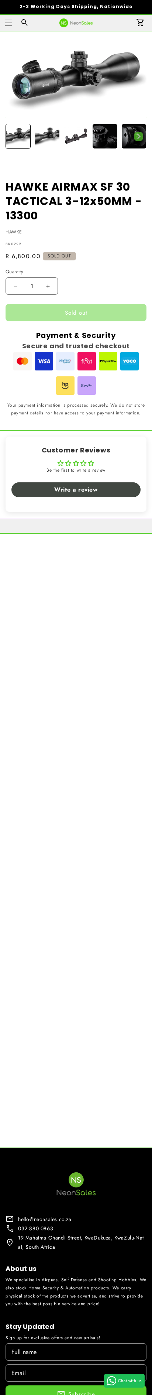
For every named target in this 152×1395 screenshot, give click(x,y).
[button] (8, 23)
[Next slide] (138, 136)
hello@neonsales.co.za (45, 1219)
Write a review (75, 489)
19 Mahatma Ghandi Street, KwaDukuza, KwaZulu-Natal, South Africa (81, 1242)
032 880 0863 (35, 1228)
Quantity (14, 271)
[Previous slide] (14, 136)
